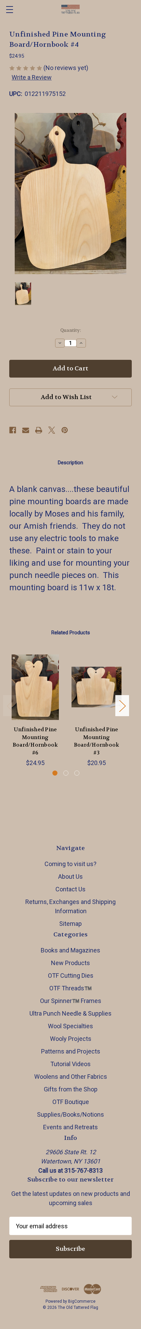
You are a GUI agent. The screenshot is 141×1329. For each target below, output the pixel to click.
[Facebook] (12, 430)
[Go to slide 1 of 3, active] (54, 773)
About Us (70, 876)
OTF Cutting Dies (70, 975)
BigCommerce (81, 1301)
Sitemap (70, 923)
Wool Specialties (70, 1026)
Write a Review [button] (32, 77)
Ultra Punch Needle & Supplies (70, 1013)
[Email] (25, 430)
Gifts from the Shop (71, 1089)
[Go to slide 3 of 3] (76, 773)
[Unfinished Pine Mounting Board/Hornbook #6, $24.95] (35, 687)
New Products (70, 962)
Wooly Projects (70, 1038)
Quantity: (70, 330)
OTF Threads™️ (70, 988)
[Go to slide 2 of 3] (65, 773)
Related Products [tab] (70, 633)
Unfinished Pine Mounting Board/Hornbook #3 (96, 741)
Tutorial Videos (70, 1064)
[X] (51, 430)
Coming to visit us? (70, 863)
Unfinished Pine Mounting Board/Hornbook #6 (35, 741)
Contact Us (70, 889)
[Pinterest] (64, 430)
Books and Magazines (70, 950)
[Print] (38, 430)
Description (70, 463)
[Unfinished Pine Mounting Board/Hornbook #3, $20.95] (96, 687)
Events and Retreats (70, 1127)
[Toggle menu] (9, 9)
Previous (10, 705)
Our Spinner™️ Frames (70, 1000)
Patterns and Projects (70, 1051)
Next (122, 705)
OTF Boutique (70, 1101)
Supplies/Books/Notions (70, 1114)
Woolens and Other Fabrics (70, 1076)
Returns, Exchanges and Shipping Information (70, 906)
